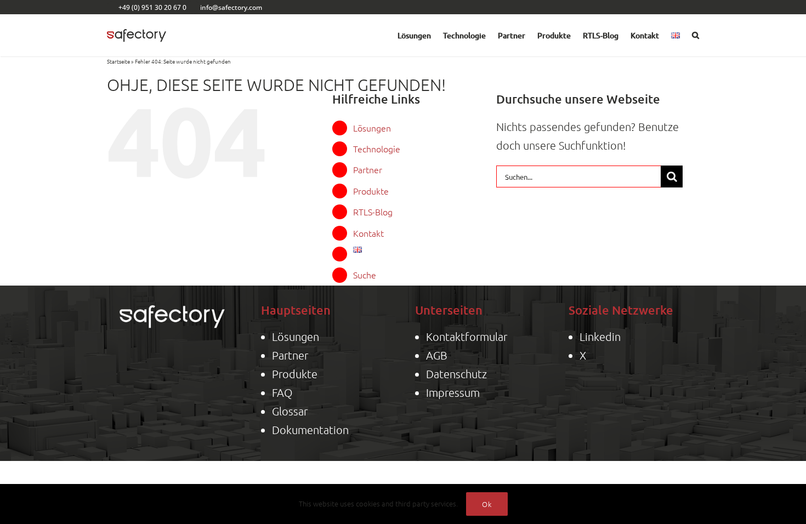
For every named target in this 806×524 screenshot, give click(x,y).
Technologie (376, 149)
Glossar (290, 411)
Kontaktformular (466, 336)
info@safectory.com (231, 7)
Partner (367, 169)
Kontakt (368, 233)
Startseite (118, 61)
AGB (436, 355)
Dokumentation (310, 429)
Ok (487, 504)
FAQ (282, 392)
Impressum (453, 392)
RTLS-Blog (373, 212)
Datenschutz (456, 373)
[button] (695, 35)
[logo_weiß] (172, 302)
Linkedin (600, 336)
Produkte (371, 191)
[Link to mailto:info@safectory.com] (193, 7)
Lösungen (372, 128)
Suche (364, 275)
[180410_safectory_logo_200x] (136, 26)
